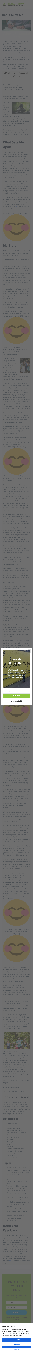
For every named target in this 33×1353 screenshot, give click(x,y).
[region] (16, 1338)
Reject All (16, 1349)
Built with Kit (16, 701)
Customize (16, 1344)
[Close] (29, 651)
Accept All (17, 1340)
